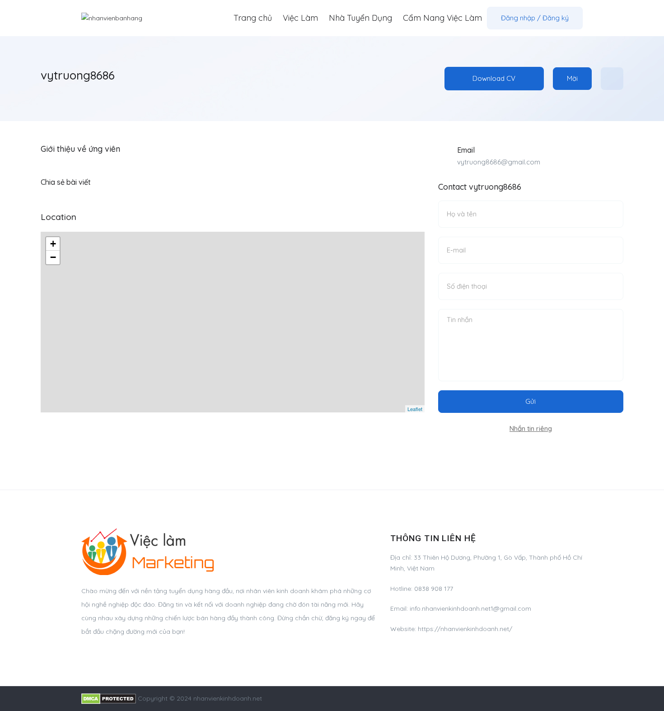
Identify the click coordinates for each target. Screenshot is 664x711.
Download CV (493, 78)
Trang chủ (253, 18)
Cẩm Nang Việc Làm (442, 18)
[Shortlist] (612, 78)
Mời (572, 78)
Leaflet (414, 408)
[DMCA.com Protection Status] (108, 698)
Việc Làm (300, 18)
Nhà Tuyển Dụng (360, 18)
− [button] (53, 257)
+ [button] (53, 243)
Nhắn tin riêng (531, 428)
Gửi (530, 401)
